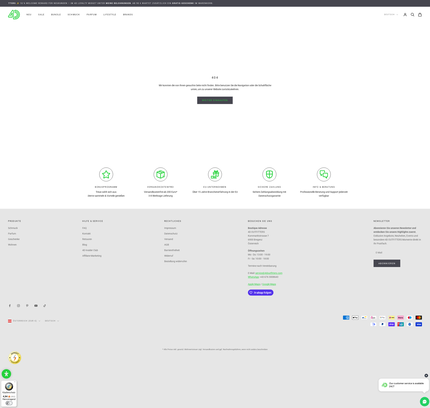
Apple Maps (254, 284)
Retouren (87, 239)
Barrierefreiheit (172, 250)
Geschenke (13, 239)
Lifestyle (109, 14)
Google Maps (269, 284)
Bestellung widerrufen (175, 261)
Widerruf (168, 255)
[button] (6, 374)
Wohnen (12, 244)
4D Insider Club (90, 250)
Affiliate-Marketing (91, 255)
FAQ (84, 228)
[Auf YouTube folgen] (36, 305)
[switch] (9, 403)
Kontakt (86, 233)
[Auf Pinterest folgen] (27, 305)
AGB (166, 244)
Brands (128, 14)
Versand (168, 239)
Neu (29, 14)
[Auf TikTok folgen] (44, 305)
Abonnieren (386, 263)
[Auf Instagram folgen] (18, 305)
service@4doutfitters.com (268, 273)
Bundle (56, 14)
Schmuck (74, 14)
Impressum (170, 228)
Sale (41, 14)
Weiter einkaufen (215, 100)
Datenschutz (171, 233)
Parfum (92, 14)
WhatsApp (253, 277)
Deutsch (389, 14)
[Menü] (15, 383)
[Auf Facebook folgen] (9, 305)
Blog (84, 244)
